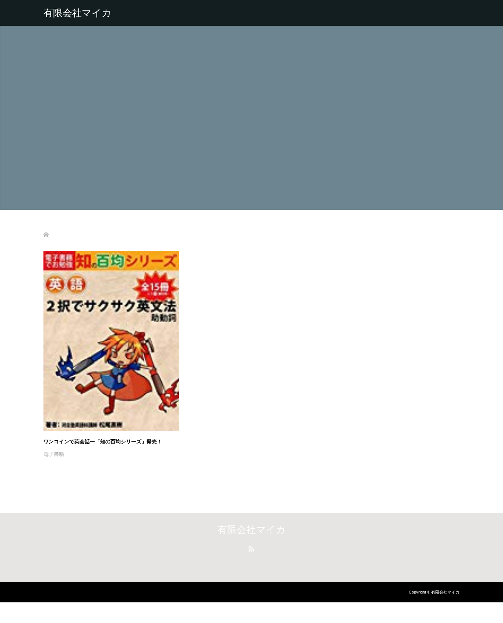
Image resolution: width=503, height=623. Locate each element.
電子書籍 (53, 454)
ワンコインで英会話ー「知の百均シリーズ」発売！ (102, 441)
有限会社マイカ (77, 12)
